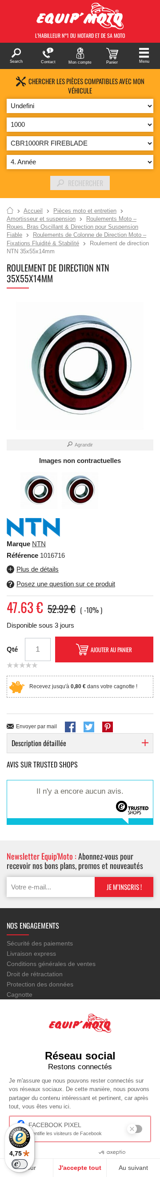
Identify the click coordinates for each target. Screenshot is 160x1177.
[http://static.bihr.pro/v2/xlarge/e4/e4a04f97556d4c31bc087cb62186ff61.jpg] (38, 490)
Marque (18, 544)
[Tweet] (89, 727)
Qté (12, 649)
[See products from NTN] (33, 527)
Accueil (10, 211)
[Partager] (70, 727)
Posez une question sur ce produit (65, 584)
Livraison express (31, 953)
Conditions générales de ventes (51, 963)
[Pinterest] (107, 727)
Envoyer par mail (36, 726)
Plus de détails (37, 569)
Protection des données (40, 984)
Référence (23, 555)
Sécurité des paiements (40, 943)
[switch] (20, 1164)
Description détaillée (39, 743)
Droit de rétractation (35, 974)
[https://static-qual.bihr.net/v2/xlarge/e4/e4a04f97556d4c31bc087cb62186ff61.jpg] (80, 490)
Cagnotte (19, 994)
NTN (39, 544)
